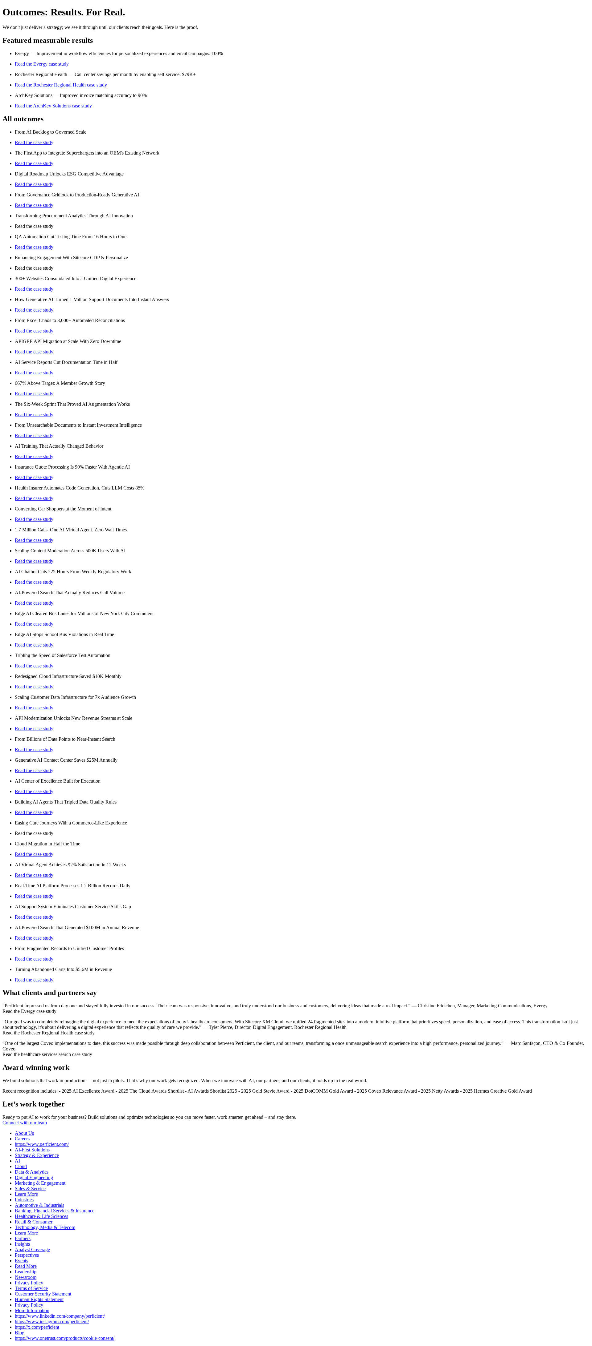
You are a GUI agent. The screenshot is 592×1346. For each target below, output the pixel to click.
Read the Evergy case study (42, 63)
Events (21, 1260)
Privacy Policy (29, 1282)
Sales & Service (30, 1188)
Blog (19, 1332)
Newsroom (25, 1277)
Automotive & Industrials (39, 1205)
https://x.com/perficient (37, 1327)
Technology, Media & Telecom (45, 1227)
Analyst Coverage (32, 1249)
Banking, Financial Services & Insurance (54, 1210)
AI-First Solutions (32, 1149)
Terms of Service (31, 1288)
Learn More (26, 1194)
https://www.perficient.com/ (42, 1144)
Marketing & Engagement (40, 1183)
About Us (24, 1133)
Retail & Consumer (33, 1221)
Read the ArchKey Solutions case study (53, 105)
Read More (26, 1266)
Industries (24, 1199)
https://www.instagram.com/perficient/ (52, 1321)
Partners (23, 1238)
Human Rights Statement (39, 1299)
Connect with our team (24, 1122)
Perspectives (27, 1255)
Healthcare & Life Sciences (41, 1216)
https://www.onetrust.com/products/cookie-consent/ (64, 1338)
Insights (22, 1244)
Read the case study (34, 142)
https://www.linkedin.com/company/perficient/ (60, 1316)
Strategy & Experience (37, 1155)
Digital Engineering (34, 1177)
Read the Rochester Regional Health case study (61, 84)
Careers (22, 1138)
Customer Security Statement (43, 1293)
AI (17, 1160)
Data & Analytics (31, 1172)
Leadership (25, 1271)
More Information (32, 1310)
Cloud (21, 1166)
